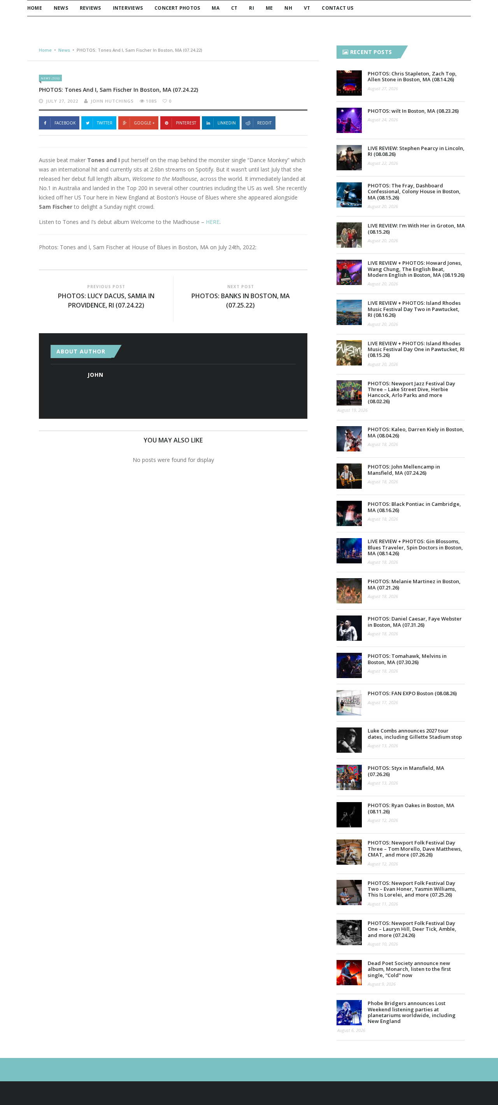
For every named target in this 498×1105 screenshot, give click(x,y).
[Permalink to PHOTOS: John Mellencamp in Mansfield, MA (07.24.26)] (349, 476)
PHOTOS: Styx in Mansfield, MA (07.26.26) (406, 770)
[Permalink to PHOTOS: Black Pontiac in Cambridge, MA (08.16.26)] (349, 513)
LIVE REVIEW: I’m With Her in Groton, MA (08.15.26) (416, 228)
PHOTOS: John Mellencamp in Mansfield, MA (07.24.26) (404, 469)
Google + (144, 123)
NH (288, 8)
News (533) (50, 78)
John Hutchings (112, 101)
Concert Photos (177, 8)
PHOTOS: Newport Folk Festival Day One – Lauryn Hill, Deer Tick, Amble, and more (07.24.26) (412, 929)
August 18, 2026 (383, 444)
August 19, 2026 (352, 410)
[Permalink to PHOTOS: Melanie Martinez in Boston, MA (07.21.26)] (349, 590)
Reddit (264, 123)
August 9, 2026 (382, 984)
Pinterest (186, 123)
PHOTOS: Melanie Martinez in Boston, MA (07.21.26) (414, 584)
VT (307, 8)
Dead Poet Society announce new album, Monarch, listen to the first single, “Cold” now (409, 969)
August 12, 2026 (383, 820)
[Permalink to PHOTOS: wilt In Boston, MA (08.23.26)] (349, 120)
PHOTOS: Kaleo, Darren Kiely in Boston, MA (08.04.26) (416, 432)
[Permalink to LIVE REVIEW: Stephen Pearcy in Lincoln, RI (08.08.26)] (349, 157)
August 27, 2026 (383, 88)
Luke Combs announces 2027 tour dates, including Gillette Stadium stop (415, 733)
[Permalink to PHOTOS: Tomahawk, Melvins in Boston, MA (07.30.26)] (349, 665)
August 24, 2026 (383, 119)
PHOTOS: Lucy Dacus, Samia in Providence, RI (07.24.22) (106, 300)
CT (234, 8)
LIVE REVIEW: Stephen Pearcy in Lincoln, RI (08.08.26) (416, 151)
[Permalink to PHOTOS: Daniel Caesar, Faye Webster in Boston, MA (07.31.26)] (349, 628)
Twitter (104, 123)
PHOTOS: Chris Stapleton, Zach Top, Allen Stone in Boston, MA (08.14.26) (412, 76)
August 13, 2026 (383, 745)
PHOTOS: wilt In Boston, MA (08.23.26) (413, 110)
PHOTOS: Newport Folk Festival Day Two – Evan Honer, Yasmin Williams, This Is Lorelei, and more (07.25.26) (412, 889)
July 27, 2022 (62, 101)
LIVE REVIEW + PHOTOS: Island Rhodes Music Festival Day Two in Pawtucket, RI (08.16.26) (414, 308)
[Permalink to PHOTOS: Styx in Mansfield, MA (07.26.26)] (349, 777)
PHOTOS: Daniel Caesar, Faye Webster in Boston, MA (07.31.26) (415, 621)
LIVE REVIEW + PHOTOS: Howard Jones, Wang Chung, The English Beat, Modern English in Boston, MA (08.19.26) (416, 268)
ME (269, 8)
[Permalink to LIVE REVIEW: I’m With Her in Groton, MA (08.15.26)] (349, 235)
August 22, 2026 (383, 163)
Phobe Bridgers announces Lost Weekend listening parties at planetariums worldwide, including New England (412, 1012)
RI (251, 8)
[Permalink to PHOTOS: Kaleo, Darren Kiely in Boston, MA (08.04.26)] (349, 438)
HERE (212, 222)
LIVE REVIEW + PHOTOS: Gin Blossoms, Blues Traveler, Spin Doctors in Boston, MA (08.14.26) (415, 547)
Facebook (64, 123)
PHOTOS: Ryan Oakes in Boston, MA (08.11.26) (411, 808)
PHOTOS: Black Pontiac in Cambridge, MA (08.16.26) (414, 506)
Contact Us (337, 8)
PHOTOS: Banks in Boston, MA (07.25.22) (240, 300)
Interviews (128, 8)
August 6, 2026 (351, 1030)
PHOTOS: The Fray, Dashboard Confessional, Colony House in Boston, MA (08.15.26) (414, 191)
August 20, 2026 (383, 206)
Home (34, 8)
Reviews (90, 8)
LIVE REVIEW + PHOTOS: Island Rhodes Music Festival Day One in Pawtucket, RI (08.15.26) (416, 349)
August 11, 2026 (383, 904)
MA (215, 8)
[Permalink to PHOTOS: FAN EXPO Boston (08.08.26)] (349, 702)
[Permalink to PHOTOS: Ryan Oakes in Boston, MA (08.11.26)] (349, 814)
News (61, 8)
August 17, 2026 (383, 702)
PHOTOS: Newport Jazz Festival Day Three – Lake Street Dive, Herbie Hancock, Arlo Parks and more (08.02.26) (411, 392)
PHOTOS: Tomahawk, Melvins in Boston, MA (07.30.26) (407, 658)
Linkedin (226, 123)
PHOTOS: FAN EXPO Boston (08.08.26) (412, 693)
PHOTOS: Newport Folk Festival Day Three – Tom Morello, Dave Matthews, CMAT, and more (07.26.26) (415, 848)
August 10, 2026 (383, 944)
